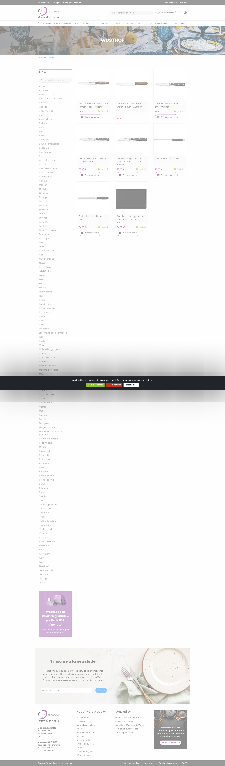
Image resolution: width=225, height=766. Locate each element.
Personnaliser (131, 384)
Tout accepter (96, 384)
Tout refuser (115, 384)
